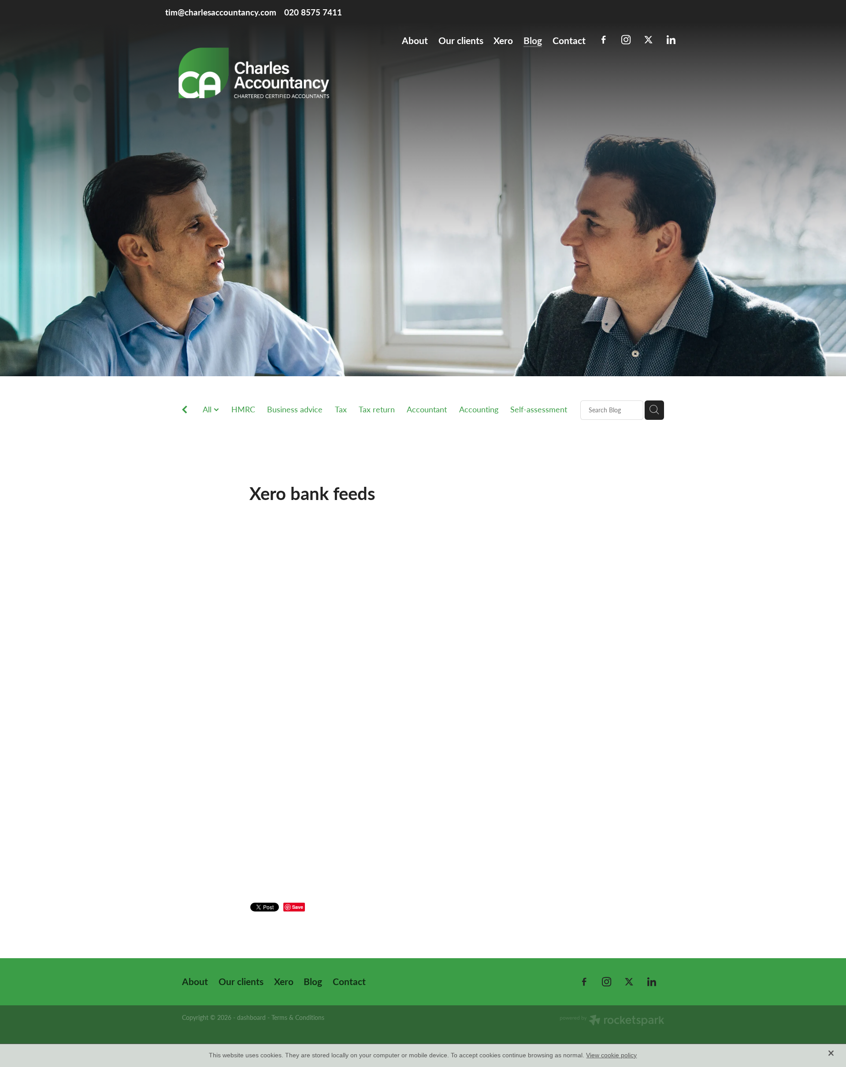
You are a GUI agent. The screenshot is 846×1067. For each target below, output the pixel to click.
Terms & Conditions (297, 1017)
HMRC (243, 409)
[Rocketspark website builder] (612, 1021)
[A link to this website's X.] (648, 40)
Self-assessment (538, 409)
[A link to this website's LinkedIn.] (671, 40)
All (208, 409)
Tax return (377, 409)
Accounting (478, 409)
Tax (341, 409)
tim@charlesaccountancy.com (220, 12)
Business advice (295, 409)
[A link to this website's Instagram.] (626, 40)
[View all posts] (184, 410)
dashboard (251, 1017)
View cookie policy (611, 1055)
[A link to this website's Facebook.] (603, 40)
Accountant (427, 409)
